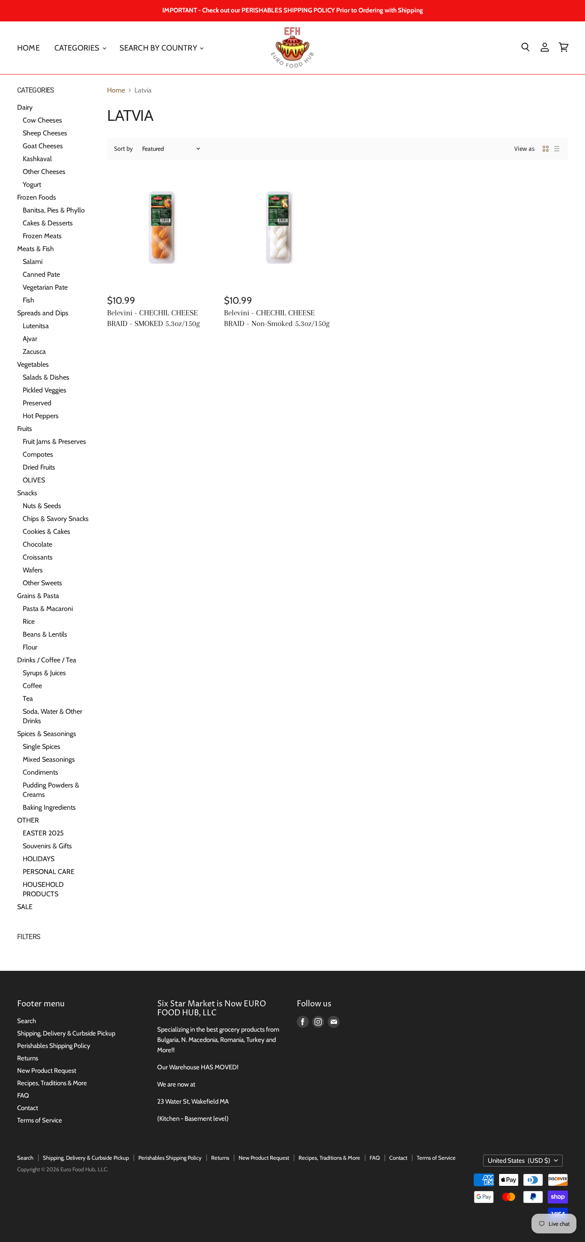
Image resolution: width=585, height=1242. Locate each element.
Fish (28, 300)
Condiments (40, 772)
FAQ (23, 1095)
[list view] (556, 148)
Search (26, 1021)
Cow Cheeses (42, 120)
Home (28, 47)
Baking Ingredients (49, 807)
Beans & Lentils (45, 634)
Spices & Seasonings (46, 734)
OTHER (28, 820)
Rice (29, 621)
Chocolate (37, 544)
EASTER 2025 (43, 833)
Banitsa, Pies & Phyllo (54, 210)
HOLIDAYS (38, 859)
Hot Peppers (41, 416)
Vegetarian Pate (45, 287)
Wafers (33, 570)
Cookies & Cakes (46, 531)
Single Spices (41, 746)
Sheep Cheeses (45, 133)
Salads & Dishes (46, 377)
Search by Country (159, 47)
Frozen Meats (42, 236)
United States (519, 1160)
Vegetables (33, 364)
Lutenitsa (36, 326)
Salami (32, 261)
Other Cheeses (44, 172)
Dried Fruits (39, 467)
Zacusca (34, 351)
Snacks (27, 493)
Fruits (24, 429)
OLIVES (34, 480)
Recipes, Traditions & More (52, 1083)
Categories (77, 47)
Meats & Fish (35, 249)
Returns (27, 1058)
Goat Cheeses (43, 146)
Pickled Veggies (44, 390)
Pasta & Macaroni (48, 609)
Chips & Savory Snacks (56, 519)
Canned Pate (41, 274)
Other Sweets (42, 583)
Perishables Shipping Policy (53, 1046)
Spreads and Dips (43, 313)
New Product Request (46, 1070)
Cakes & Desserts (48, 223)
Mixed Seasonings (49, 759)
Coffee (32, 686)
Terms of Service (39, 1120)
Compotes (38, 454)
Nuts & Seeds (42, 506)
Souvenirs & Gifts (47, 846)
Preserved (37, 403)
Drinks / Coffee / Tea (46, 660)
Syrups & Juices (44, 673)
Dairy (25, 107)
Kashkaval (37, 159)
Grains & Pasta (38, 596)
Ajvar (30, 339)
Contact (27, 1108)
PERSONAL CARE (49, 872)
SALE (25, 907)
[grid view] (545, 148)
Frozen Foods (36, 197)
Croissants (38, 557)
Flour (30, 647)
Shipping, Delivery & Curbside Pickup (66, 1033)
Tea (28, 698)
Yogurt (32, 184)
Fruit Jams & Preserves (54, 441)
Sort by (123, 149)
